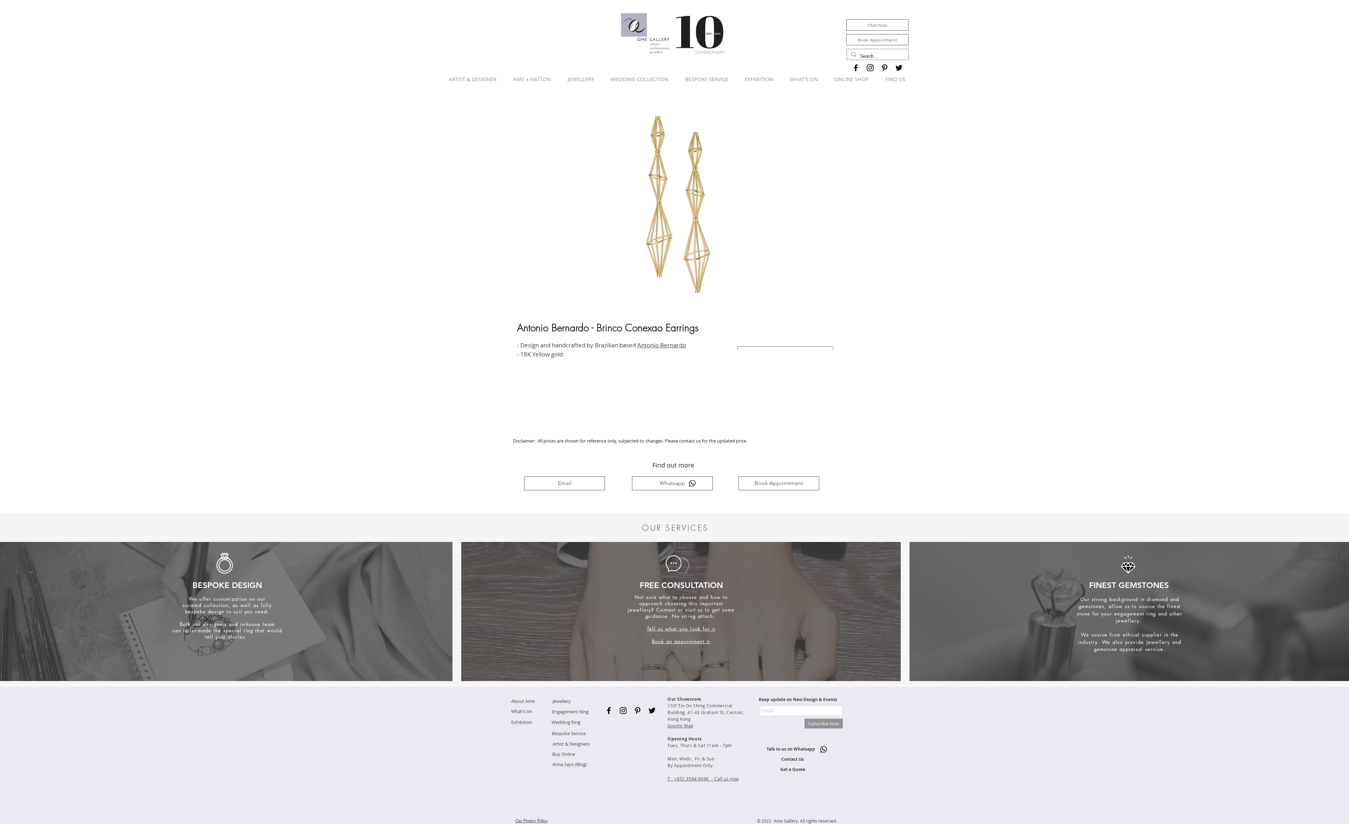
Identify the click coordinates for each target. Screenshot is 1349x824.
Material (748, 339)
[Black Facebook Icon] (855, 67)
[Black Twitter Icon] (899, 67)
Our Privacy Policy (531, 821)
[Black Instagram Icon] (870, 67)
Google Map (680, 725)
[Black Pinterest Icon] (884, 67)
